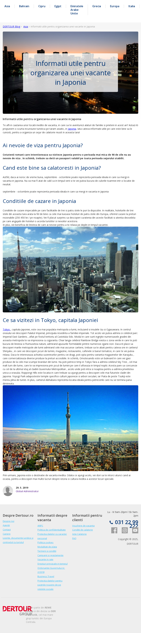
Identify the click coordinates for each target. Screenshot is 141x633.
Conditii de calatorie (82, 529)
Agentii (6, 525)
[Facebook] (112, 532)
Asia (7, 6)
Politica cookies (45, 542)
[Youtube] (133, 532)
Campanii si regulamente (50, 555)
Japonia (72, 128)
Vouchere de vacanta (83, 525)
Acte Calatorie (79, 534)
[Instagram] (123, 532)
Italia (131, 6)
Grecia (96, 6)
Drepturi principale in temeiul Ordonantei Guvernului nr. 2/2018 (52, 568)
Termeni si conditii (46, 551)
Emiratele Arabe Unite (76, 9)
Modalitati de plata (47, 546)
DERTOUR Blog (11, 26)
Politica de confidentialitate (51, 529)
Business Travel (45, 576)
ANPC (40, 525)
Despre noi (8, 521)
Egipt (58, 6)
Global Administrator (27, 491)
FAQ (74, 538)
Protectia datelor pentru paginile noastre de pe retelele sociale (49, 585)
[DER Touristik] (17, 614)
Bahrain (24, 6)
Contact (7, 529)
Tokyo (6, 329)
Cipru (41, 6)
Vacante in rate (45, 559)
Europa (114, 6)
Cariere (6, 533)
